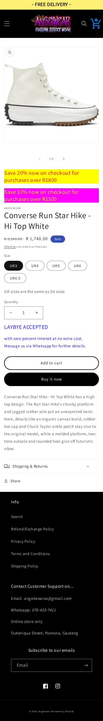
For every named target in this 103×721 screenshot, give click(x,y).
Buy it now (51, 379)
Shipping (10, 246)
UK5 (56, 265)
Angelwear (44, 711)
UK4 (35, 265)
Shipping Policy (24, 566)
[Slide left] (40, 159)
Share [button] (15, 480)
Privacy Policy (23, 541)
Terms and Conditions (30, 553)
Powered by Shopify (62, 711)
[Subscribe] (86, 665)
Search (17, 516)
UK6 (77, 265)
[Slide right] (64, 159)
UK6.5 (15, 278)
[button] (7, 24)
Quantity (11, 302)
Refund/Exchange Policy (32, 528)
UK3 (13, 265)
